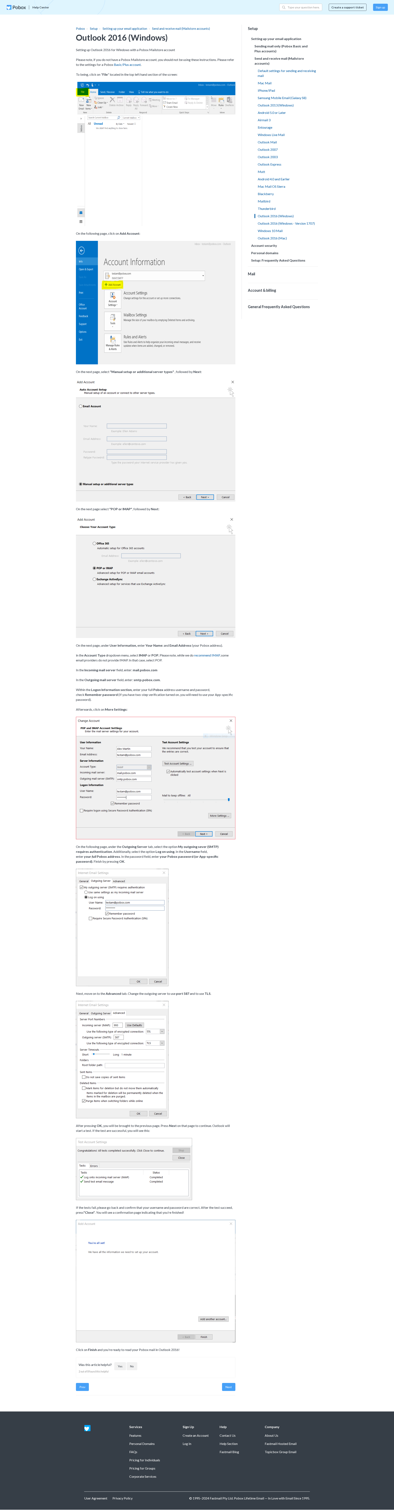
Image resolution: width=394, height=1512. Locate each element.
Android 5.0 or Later (272, 112)
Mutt (261, 172)
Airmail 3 (264, 120)
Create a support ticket (347, 7)
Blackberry (266, 194)
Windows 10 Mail (270, 231)
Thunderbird (267, 208)
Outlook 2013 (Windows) (276, 105)
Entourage (265, 127)
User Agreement (95, 1498)
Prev (82, 1387)
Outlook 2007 (268, 149)
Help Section (229, 1444)
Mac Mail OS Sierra (271, 186)
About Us (271, 1435)
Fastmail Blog (229, 1452)
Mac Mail (264, 83)
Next (229, 1387)
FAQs (133, 1452)
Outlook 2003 (268, 157)
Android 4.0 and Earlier (274, 179)
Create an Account (196, 1435)
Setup (94, 28)
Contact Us (228, 1435)
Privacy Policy (122, 1498)
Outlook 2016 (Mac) (272, 238)
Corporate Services (142, 1476)
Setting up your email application (125, 28)
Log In (187, 1444)
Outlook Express (269, 164)
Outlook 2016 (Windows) (276, 216)
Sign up (380, 7)
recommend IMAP (207, 655)
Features (135, 1435)
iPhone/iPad (266, 90)
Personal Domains (142, 1444)
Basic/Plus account (127, 64)
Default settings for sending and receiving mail (287, 73)
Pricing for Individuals (144, 1460)
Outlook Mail (267, 142)
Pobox (80, 28)
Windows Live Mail (271, 135)
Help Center (40, 7)
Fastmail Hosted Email (281, 1444)
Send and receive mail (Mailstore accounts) (181, 28)
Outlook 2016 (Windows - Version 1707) (286, 223)
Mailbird (264, 201)
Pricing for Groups (142, 1468)
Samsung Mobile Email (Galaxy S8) (282, 98)
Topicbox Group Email (280, 1452)
